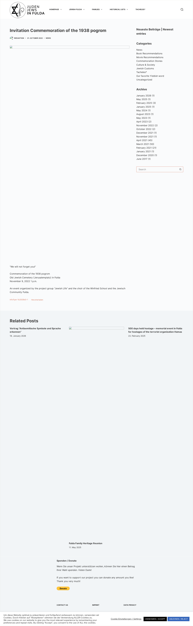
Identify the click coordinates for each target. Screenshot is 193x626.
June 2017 (141, 158)
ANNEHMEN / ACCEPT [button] (155, 619)
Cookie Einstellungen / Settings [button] (126, 619)
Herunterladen (37, 300)
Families (96, 9)
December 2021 (144, 132)
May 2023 (141, 117)
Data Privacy (130, 605)
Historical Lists (117, 9)
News (48, 38)
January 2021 (143, 151)
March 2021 (142, 144)
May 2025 (141, 99)
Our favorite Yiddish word (150, 76)
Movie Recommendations (149, 57)
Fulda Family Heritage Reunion (85, 543)
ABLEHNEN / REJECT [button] (178, 619)
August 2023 (143, 114)
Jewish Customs (145, 68)
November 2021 (144, 136)
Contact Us (62, 605)
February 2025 (144, 103)
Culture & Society (145, 64)
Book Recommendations (149, 53)
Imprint (95, 605)
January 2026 (143, 95)
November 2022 (145, 125)
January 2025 (143, 106)
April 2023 (142, 121)
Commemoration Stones (149, 61)
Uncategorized (144, 79)
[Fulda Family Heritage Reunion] (96, 433)
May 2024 (141, 110)
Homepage (54, 9)
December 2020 (145, 155)
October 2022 (143, 129)
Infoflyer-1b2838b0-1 (19, 300)
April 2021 (141, 140)
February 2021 (144, 147)
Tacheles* (140, 9)
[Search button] (180, 169)
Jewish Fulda (75, 9)
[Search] (182, 9)
